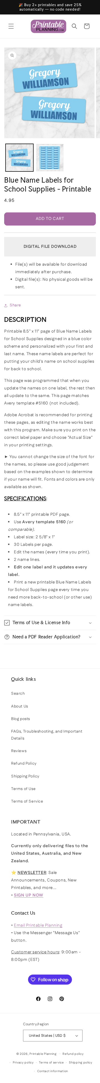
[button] (11, 26)
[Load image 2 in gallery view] (50, 158)
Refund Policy (24, 763)
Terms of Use (23, 789)
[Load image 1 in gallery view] (19, 158)
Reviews (18, 751)
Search (18, 693)
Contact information (52, 1071)
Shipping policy (80, 1062)
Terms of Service (27, 801)
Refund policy (73, 1054)
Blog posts (20, 719)
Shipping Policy (25, 776)
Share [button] (15, 305)
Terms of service (51, 1062)
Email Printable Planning (38, 925)
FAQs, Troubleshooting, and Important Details (46, 735)
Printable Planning (43, 1054)
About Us (19, 706)
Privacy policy (23, 1062)
